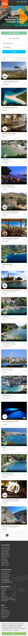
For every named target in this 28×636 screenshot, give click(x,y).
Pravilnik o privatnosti (5, 612)
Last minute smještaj (5, 550)
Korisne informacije (5, 613)
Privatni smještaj (4, 560)
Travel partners (4, 600)
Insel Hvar (3, 591)
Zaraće (4, 447)
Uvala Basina (5, 316)
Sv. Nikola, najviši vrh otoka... (10, 81)
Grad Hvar (4, 110)
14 (5, 537)
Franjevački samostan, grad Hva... (11, 290)
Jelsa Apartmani (4, 573)
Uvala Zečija (5, 162)
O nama (2, 609)
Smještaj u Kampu (5, 565)
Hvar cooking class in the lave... (11, 238)
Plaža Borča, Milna (7, 264)
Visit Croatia (3, 618)
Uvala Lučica (5, 476)
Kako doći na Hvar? (5, 615)
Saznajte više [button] (16, 630)
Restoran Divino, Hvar (8, 186)
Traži (14, 51)
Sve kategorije (6, 47)
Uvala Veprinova (6, 346)
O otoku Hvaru (4, 607)
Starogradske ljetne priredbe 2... (11, 500)
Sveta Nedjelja (5, 84)
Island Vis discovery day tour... (10, 526)
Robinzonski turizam (5, 556)
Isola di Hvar (3, 590)
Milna (3, 267)
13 (2, 537)
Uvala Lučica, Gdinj (7, 473)
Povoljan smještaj (5, 553)
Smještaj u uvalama (5, 554)
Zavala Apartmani (5, 579)
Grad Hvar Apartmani (5, 571)
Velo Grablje (5, 241)
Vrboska (4, 136)
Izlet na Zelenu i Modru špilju (10, 421)
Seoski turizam (4, 559)
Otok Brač (3, 593)
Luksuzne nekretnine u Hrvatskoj (8, 599)
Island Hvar (3, 588)
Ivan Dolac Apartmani (5, 580)
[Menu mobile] (25, 2)
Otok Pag (3, 594)
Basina (3, 319)
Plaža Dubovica (6, 395)
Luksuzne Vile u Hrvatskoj (6, 597)
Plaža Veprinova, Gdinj (8, 343)
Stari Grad (4, 503)
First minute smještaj (5, 548)
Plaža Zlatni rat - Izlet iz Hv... (10, 107)
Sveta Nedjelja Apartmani (6, 582)
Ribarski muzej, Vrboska (9, 133)
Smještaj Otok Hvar (5, 547)
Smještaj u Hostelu (5, 563)
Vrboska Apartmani (5, 576)
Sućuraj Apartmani (5, 577)
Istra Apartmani (4, 596)
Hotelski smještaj (4, 562)
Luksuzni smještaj (4, 551)
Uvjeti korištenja (4, 610)
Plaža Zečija (5, 159)
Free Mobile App (4, 616)
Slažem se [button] (14, 633)
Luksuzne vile (4, 557)
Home (2, 27)
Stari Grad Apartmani (5, 574)
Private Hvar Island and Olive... (10, 212)
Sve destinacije (8, 43)
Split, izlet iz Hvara (7, 369)
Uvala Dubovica (5, 398)
